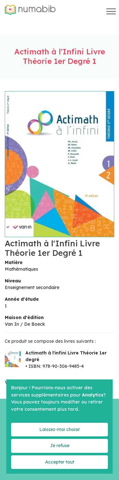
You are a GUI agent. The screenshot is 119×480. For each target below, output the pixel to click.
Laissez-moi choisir (59, 429)
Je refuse (59, 445)
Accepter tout (59, 462)
